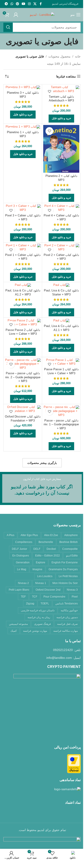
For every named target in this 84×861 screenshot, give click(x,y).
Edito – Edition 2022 (47, 555)
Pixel (75, 596)
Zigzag (30, 603)
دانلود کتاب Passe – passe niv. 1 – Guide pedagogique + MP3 (61, 424)
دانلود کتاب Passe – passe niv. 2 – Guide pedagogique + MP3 (22, 377)
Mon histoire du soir (65, 583)
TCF (34, 596)
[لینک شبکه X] (35, 4)
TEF (23, 596)
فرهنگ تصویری (42, 623)
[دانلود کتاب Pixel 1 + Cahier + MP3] (23, 247)
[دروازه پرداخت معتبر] (74, 763)
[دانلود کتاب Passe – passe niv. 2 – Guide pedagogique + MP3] (23, 364)
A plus (10, 535)
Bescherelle (46, 542)
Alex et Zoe (51, 535)
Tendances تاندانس (66, 603)
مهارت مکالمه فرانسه (65, 630)
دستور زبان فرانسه (67, 617)
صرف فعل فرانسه (67, 623)
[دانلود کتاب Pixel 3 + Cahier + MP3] (23, 208)
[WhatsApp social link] (12, 4)
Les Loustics (44, 576)
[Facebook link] (40, 4)
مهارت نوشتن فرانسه (35, 630)
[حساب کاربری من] (15, 14)
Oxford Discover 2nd (48, 589)
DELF (36, 548)
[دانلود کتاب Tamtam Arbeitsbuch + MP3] (61, 89)
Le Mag (21, 569)
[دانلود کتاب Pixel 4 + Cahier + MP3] (61, 208)
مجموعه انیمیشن (18, 623)
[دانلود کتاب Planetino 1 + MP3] (23, 127)
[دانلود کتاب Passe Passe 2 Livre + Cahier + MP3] (23, 323)
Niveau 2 (23, 583)
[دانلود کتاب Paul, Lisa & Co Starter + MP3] (61, 285)
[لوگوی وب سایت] (42, 14)
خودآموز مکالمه (69, 610)
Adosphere (71, 535)
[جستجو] (8, 27)
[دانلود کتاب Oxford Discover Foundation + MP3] (23, 409)
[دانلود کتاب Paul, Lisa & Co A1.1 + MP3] (61, 321)
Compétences (23, 542)
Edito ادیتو (72, 555)
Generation (23, 562)
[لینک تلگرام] (6, 4)
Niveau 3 (72, 589)
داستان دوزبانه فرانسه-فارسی (37, 610)
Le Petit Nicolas (68, 576)
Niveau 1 (40, 583)
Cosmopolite (70, 548)
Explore (40, 562)
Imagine (37, 569)
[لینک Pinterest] (17, 4)
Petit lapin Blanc (19, 589)
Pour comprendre (54, 596)
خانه (78, 56)
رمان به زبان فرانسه (39, 617)
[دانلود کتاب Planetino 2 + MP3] (61, 149)
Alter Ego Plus (29, 535)
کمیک (14, 630)
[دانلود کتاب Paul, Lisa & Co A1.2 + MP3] (23, 285)
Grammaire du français (63, 569)
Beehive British (68, 542)
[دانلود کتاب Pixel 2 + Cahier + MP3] (61, 247)
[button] (61, 119)
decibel (51, 548)
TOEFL (45, 603)
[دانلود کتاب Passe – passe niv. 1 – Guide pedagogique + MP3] (61, 411)
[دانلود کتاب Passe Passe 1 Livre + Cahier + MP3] (61, 362)
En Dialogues (20, 555)
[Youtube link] (23, 4)
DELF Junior (19, 548)
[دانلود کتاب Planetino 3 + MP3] (23, 87)
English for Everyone (65, 562)
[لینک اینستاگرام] (29, 4)
